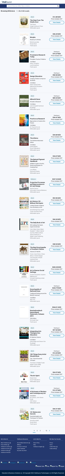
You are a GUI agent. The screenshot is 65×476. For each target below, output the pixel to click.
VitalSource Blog (5, 450)
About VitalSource (5, 442)
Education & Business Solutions (11, 473)
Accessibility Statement (23, 442)
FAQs (34, 444)
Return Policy (36, 442)
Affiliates (19, 444)
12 (46, 430)
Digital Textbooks (21, 448)
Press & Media (4, 444)
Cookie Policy (53, 446)
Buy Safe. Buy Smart (22, 450)
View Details (57, 22)
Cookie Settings (53, 448)
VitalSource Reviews (5, 452)
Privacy (51, 442)
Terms (51, 444)
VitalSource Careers (5, 446)
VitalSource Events (5, 448)
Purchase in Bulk (21, 446)
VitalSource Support (38, 446)
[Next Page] (49, 430)
